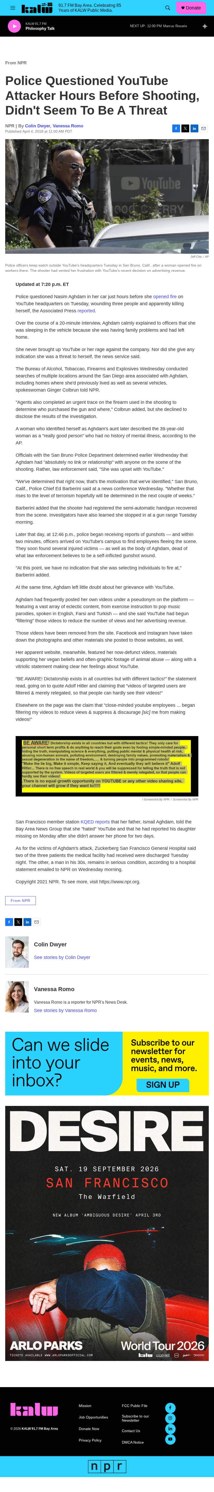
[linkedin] (170, 1429)
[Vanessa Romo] (17, 997)
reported (86, 310)
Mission (85, 1406)
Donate (193, 7)
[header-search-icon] (168, 7)
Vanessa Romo (68, 125)
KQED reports (95, 821)
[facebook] (170, 1408)
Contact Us (131, 1431)
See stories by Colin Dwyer (62, 957)
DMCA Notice (133, 1442)
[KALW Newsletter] (107, 1063)
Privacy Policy (90, 1440)
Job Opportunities (93, 1417)
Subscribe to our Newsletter (135, 1418)
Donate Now (89, 1429)
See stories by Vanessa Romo (65, 1010)
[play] (14, 26)
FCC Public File (134, 1406)
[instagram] (170, 1418)
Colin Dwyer (37, 125)
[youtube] (170, 1439)
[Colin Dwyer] (17, 952)
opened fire (165, 296)
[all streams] (206, 26)
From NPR (16, 62)
